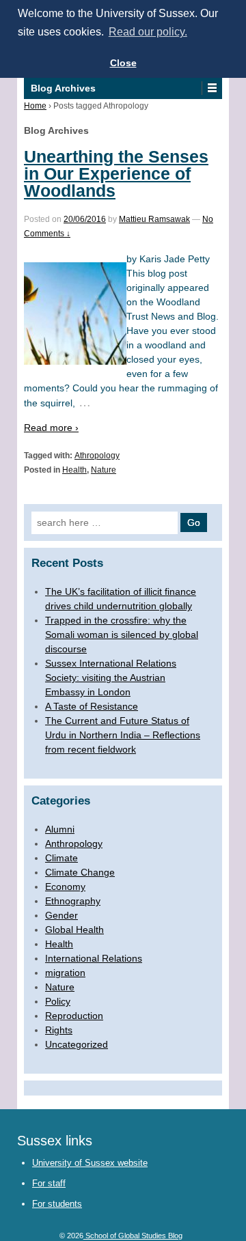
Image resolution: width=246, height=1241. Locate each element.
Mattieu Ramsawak (154, 219)
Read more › (51, 427)
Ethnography (72, 900)
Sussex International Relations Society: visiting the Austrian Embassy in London (110, 677)
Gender (61, 915)
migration (65, 972)
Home (35, 106)
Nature (103, 470)
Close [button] (123, 62)
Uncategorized (76, 1044)
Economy (65, 886)
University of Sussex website (90, 1163)
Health (74, 470)
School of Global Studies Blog (132, 1235)
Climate (61, 857)
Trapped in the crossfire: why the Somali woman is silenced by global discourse (121, 634)
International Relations (93, 958)
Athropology (97, 455)
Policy (57, 1001)
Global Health (74, 929)
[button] (211, 88)
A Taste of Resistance (91, 706)
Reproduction (74, 1015)
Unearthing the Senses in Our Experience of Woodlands (116, 173)
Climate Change (80, 872)
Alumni (59, 829)
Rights (58, 1029)
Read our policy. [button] (148, 32)
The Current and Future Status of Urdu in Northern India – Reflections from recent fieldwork (122, 735)
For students (57, 1204)
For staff (49, 1183)
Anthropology (73, 843)
